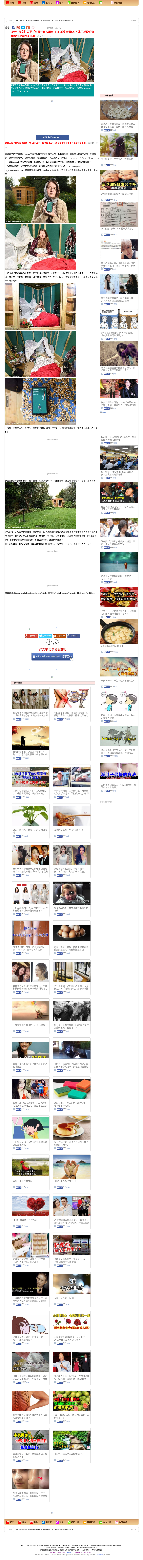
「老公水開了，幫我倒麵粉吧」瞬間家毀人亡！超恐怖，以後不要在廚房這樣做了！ (30, 1379)
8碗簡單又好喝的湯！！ (112, 646)
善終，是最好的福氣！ (23, 1181)
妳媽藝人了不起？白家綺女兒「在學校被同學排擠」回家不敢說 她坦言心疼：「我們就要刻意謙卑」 (30, 988)
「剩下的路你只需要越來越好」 (69, 1454)
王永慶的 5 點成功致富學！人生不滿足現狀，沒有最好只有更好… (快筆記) (30, 1301)
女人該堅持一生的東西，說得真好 (117, 159)
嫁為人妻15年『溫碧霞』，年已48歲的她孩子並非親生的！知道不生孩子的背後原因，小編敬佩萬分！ (30, 1105)
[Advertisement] (71, 13)
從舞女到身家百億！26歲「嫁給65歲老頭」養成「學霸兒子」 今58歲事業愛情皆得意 (118, 405)
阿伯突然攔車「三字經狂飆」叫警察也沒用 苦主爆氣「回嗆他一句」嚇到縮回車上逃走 (71, 793)
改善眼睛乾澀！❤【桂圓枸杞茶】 (70, 830)
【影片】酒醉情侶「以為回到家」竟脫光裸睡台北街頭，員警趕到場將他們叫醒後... (71, 1066)
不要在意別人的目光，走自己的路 (29, 1025)
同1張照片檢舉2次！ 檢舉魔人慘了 (117, 229)
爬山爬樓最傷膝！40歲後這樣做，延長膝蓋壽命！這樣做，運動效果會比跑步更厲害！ (71, 715)
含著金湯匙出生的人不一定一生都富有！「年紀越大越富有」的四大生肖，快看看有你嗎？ (118, 753)
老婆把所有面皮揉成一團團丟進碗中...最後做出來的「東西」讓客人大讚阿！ (119, 127)
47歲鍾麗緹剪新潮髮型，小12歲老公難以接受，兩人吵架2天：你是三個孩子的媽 (71, 1223)
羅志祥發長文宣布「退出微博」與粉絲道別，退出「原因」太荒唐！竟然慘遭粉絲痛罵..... (118, 266)
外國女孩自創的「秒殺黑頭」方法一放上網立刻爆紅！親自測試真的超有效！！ (30, 1496)
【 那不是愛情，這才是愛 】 (26, 1220)
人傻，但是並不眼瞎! (64, 1298)
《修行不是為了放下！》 (65, 1181)
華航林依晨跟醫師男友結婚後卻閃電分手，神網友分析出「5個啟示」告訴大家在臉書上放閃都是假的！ (30, 871)
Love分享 (133, 20)
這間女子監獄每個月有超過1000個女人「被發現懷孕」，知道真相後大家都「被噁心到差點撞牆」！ (30, 715)
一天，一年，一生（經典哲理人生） (118, 680)
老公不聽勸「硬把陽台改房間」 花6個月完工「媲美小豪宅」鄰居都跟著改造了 (71, 988)
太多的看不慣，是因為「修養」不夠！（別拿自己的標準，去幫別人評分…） (30, 754)
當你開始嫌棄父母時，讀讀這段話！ (118, 194)
